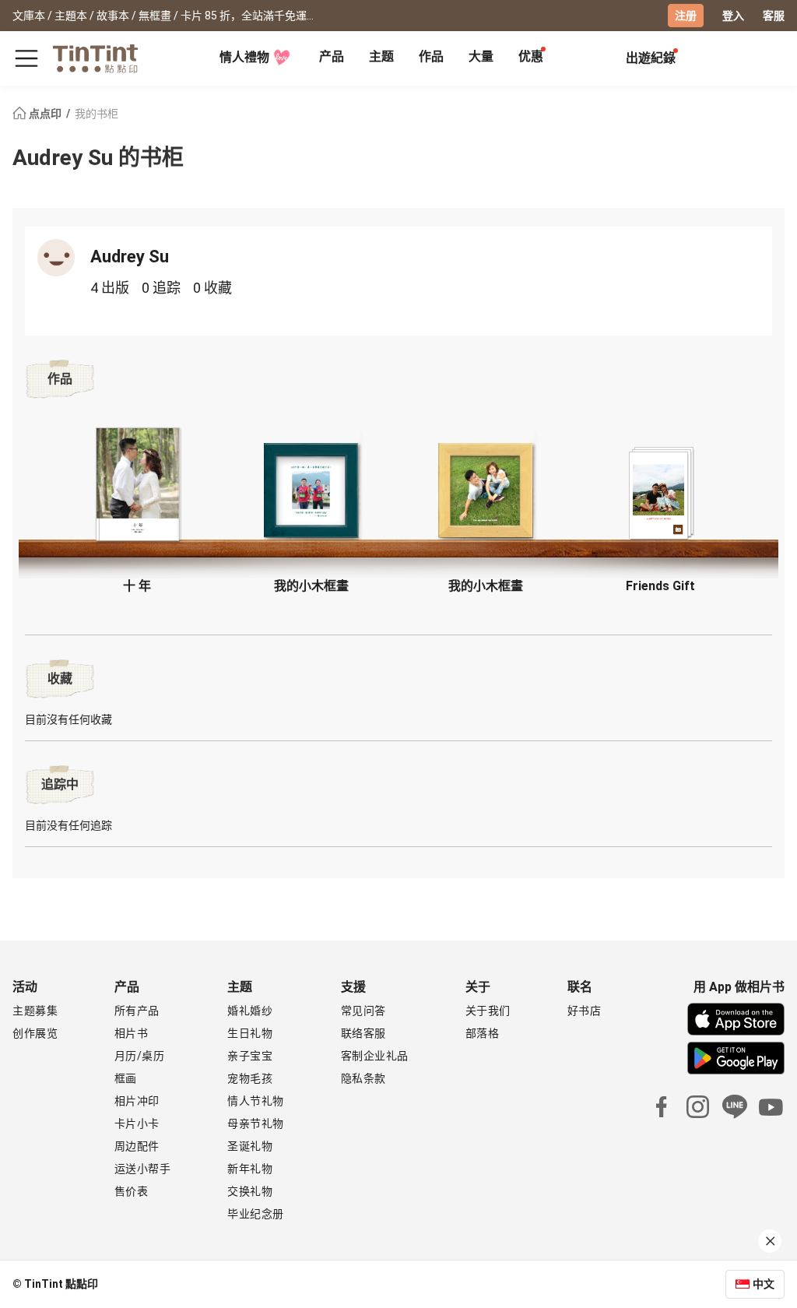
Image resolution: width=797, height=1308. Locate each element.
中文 (763, 1284)
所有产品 (137, 1010)
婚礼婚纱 (249, 1010)
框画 (125, 1078)
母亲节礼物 (255, 1123)
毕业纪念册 (255, 1214)
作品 (431, 56)
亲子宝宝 (249, 1056)
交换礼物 (249, 1191)
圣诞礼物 (249, 1146)
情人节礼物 (255, 1101)
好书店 (584, 1010)
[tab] (331, 58)
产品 (331, 56)
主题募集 (35, 1010)
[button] (137, 484)
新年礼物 (249, 1168)
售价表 (131, 1191)
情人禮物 (244, 57)
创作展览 (35, 1033)
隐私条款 (363, 1078)
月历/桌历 (139, 1056)
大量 (481, 56)
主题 (381, 56)
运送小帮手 (142, 1168)
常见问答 (363, 1010)
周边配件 (137, 1146)
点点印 (45, 113)
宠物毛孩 (249, 1078)
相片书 (131, 1033)
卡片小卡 (137, 1123)
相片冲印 (137, 1101)
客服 (774, 15)
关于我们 (488, 1010)
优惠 (530, 56)
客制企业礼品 (375, 1056)
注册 (686, 15)
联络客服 (363, 1033)
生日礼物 (249, 1033)
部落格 (482, 1033)
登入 (733, 15)
